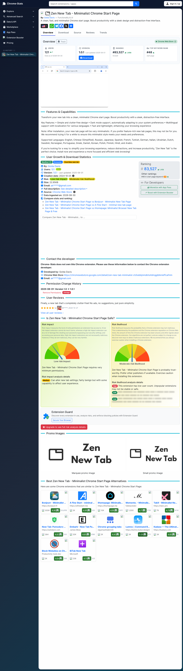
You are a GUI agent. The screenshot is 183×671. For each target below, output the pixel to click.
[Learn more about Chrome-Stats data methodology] (74, 192)
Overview (48, 32)
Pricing (10, 43)
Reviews (90, 32)
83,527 (154, 169)
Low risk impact (59, 179)
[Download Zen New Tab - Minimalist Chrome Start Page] (93, 53)
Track (63, 41)
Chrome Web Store (165, 41)
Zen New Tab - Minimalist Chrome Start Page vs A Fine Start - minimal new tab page (88, 205)
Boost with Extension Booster (160, 192)
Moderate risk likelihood (82, 179)
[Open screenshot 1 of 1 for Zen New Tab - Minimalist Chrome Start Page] (74, 86)
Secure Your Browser (62, 420)
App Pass (11, 32)
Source (77, 32)
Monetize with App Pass (160, 187)
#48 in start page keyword (153, 177)
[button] (173, 3)
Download (63, 32)
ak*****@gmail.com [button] (61, 185)
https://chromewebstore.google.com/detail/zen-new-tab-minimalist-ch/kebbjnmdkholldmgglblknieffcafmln (118, 275)
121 (53, 169)
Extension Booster (15, 37)
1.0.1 (55, 172)
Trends (103, 32)
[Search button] (136, 3)
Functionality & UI (65, 17)
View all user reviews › (52, 312)
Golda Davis (49, 17)
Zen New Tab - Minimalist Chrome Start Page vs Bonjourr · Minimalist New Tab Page (88, 201)
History (10, 50)
